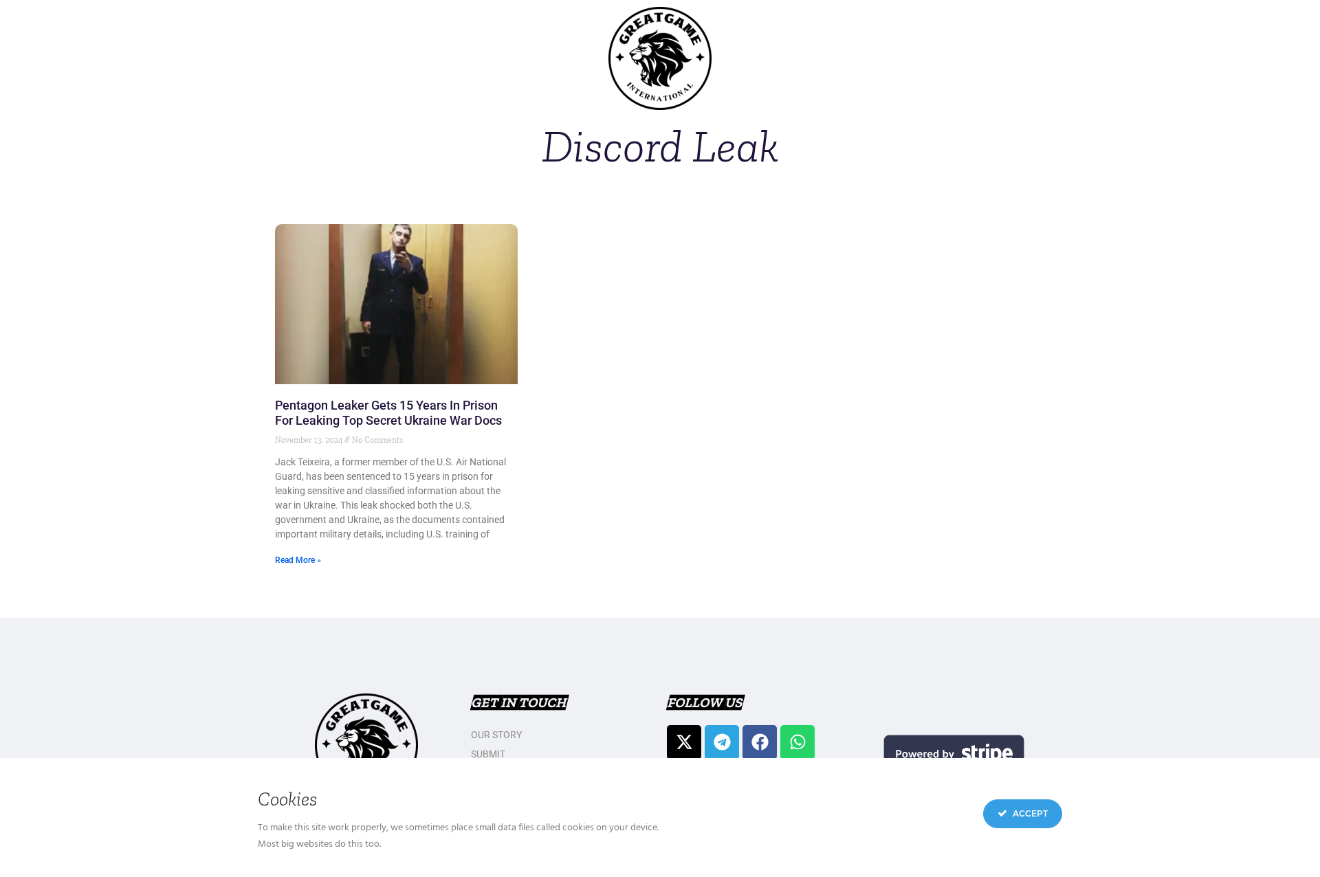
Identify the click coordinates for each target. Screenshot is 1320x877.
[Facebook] (759, 742)
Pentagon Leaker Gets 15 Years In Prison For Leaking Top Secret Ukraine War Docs (388, 413)
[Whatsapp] (797, 742)
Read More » (298, 560)
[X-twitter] (684, 742)
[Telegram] (722, 742)
